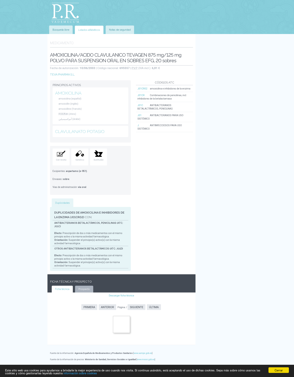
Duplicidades (62, 203)
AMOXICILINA (68, 93)
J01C (140, 105)
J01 (139, 115)
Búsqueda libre (61, 29)
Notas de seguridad (120, 29)
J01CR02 (142, 88)
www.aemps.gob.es (143, 353)
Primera (89, 307)
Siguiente (136, 307)
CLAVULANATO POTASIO (79, 131)
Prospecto (84, 289)
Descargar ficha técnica (121, 295)
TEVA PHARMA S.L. (62, 74)
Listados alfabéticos (89, 30)
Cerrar (279, 370)
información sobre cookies (80, 373)
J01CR (141, 95)
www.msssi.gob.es (146, 359)
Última (154, 307)
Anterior (107, 307)
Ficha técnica (62, 289)
